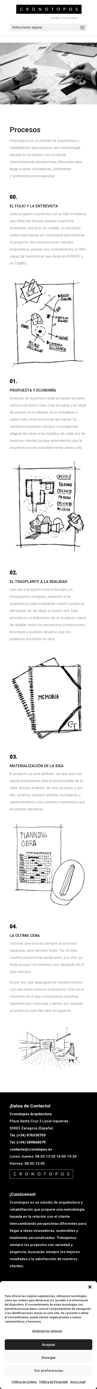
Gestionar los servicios (47, 1331)
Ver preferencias (48, 1371)
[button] (90, 1287)
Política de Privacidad (53, 1382)
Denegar (48, 1358)
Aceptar (48, 1345)
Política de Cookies (24, 1382)
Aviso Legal (77, 1382)
